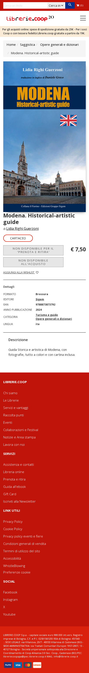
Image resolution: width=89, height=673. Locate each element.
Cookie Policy (12, 529)
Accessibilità (12, 558)
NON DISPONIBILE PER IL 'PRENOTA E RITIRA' (33, 250)
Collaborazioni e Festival (20, 430)
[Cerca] (70, 5)
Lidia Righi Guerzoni (22, 228)
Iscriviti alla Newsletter (19, 501)
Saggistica (27, 44)
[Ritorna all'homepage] (30, 18)
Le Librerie (11, 400)
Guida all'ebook (14, 486)
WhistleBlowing (14, 566)
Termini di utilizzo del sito (21, 551)
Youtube (9, 614)
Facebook (10, 592)
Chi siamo (10, 393)
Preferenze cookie (16, 572)
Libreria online (13, 472)
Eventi (7, 422)
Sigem (40, 299)
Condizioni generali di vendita (24, 543)
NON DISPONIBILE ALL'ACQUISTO (33, 262)
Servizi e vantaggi (15, 407)
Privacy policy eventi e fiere (23, 536)
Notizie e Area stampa (19, 437)
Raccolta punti (13, 415)
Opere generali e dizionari (59, 44)
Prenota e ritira (14, 479)
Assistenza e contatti (18, 464)
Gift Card (9, 494)
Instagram (10, 599)
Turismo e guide (47, 315)
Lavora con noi (14, 444)
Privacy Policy (12, 521)
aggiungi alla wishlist (19, 272)
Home (11, 44)
